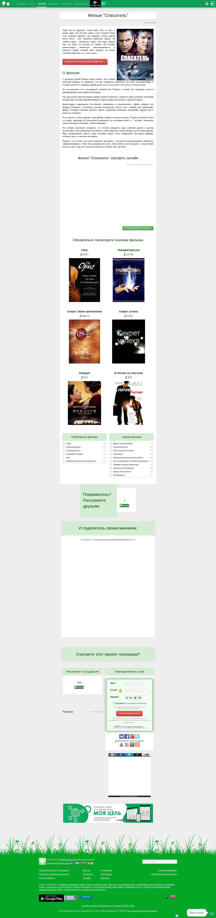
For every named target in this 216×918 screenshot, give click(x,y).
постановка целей (144, 884)
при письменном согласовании (142, 911)
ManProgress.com (68, 859)
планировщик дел (133, 887)
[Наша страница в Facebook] (127, 738)
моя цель (112, 884)
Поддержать (106, 870)
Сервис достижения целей (71, 884)
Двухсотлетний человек (123, 444)
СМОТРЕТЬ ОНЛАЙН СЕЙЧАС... (85, 61)
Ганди (68, 444)
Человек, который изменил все (126, 465)
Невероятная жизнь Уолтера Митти (81, 461)
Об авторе (88, 874)
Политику (142, 703)
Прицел (89, 884)
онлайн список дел (72, 889)
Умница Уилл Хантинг (122, 472)
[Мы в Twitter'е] (137, 738)
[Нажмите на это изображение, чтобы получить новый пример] (133, 698)
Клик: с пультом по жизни (123, 451)
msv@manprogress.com (58, 863)
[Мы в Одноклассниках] (137, 746)
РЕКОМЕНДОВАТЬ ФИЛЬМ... (138, 228)
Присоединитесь (86, 539)
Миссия (86, 870)
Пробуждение (119, 475)
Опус (68, 458)
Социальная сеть (73, 451)
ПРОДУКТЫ (53, 4)
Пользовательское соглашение (54, 870)
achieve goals (100, 884)
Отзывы (86, 878)
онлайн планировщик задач (156, 887)
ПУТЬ (32, 4)
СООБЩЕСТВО (80, 4)
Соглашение (130, 703)
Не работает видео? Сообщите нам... (140, 164)
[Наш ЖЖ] (127, 746)
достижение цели (126, 884)
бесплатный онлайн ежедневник (108, 887)
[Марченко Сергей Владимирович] (92, 863)
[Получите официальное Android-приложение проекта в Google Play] (95, 4)
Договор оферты (47, 878)
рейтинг (132, 539)
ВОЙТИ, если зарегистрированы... (129, 727)
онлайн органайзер (82, 887)
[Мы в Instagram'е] (129, 741)
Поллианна (118, 454)
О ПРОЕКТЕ (22, 4)
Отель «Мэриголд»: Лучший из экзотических (130, 461)
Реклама (105, 878)
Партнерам (106, 874)
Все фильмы (150, 23)
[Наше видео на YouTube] (121, 746)
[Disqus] (108, 599)
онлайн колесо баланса (94, 889)
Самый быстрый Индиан (123, 468)
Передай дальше (73, 447)
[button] (212, 914)
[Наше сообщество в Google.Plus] (132, 738)
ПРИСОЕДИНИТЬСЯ (129, 713)
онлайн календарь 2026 (50, 889)
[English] (173, 898)
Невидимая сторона (74, 454)
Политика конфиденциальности (54, 874)
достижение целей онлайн (59, 887)
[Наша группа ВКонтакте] (121, 738)
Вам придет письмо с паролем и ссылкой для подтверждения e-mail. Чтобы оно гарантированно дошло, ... (129, 720)
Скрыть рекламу (96, 711)
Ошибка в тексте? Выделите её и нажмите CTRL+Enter (108, 906)
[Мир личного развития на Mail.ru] (132, 746)
